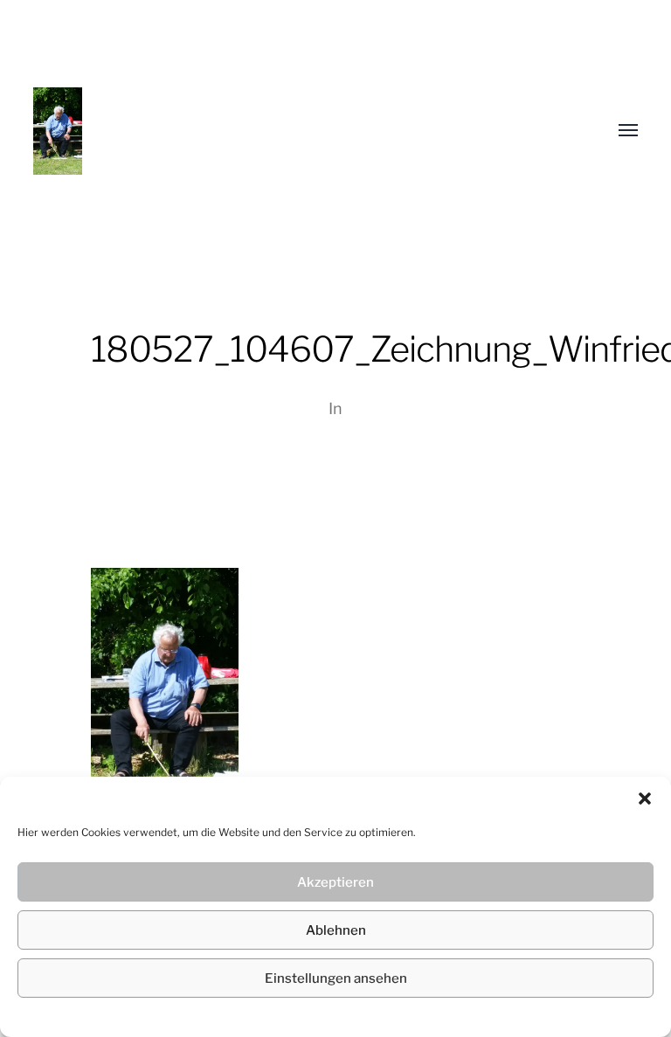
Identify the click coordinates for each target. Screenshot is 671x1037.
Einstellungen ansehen (336, 978)
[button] (645, 798)
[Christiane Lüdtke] (300, 131)
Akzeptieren (335, 882)
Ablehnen (336, 930)
